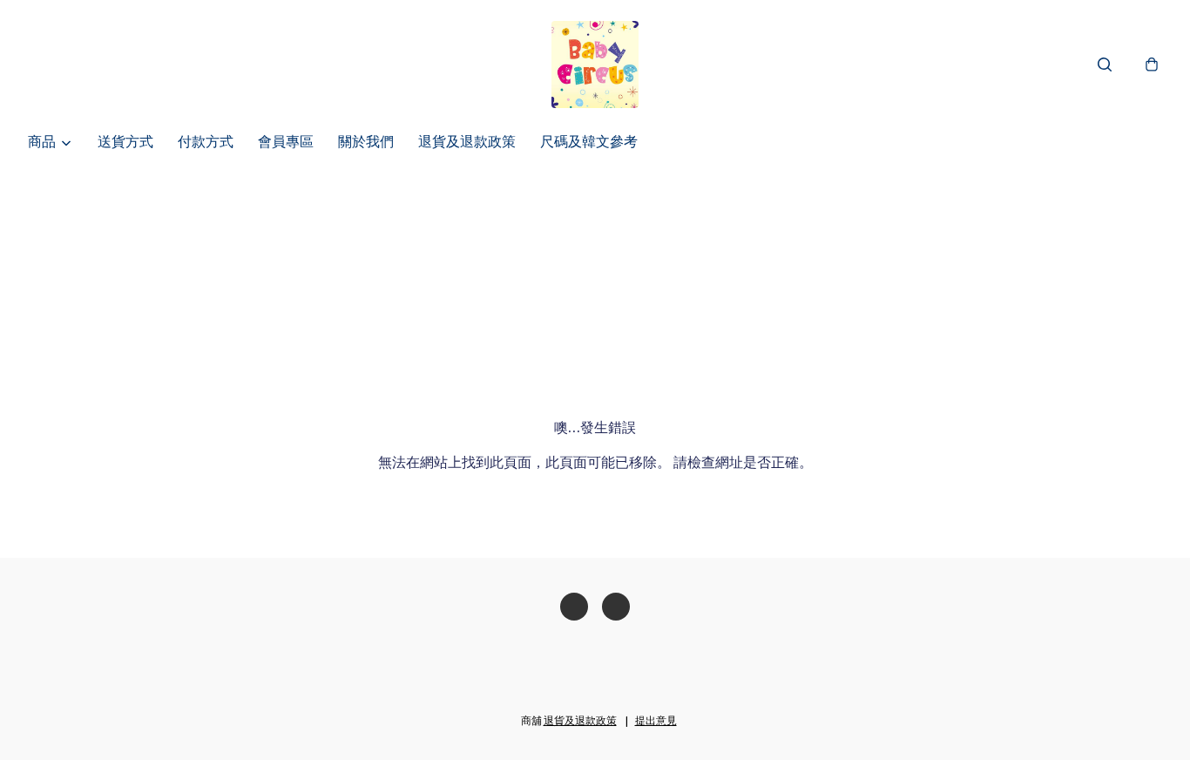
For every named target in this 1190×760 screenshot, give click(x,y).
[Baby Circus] (595, 64)
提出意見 (656, 722)
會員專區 (286, 143)
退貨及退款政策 (467, 143)
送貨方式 (125, 143)
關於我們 (366, 143)
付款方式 (205, 143)
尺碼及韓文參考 (589, 143)
